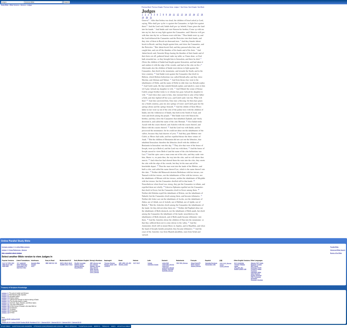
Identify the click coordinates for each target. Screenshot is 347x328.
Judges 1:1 (5, 293)
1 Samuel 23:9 (65, 322)
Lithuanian (259, 275)
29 (164, 187)
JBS (214, 264)
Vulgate (150, 263)
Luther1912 (165, 266)
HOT (134, 263)
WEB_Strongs (94, 269)
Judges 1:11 (6, 299)
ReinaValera (209, 264)
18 (202, 14)
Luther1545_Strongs (168, 264)
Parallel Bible (334, 247)
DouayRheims (78, 267)
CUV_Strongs (227, 263)
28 (194, 181)
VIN (56, 263)
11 (174, 14)
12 (178, 14)
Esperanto (254, 267)
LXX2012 (107, 266)
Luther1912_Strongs (168, 267)
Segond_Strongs (196, 266)
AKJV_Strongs (94, 271)
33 (177, 207)
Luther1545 (165, 263)
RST (257, 263)
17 (198, 14)
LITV (25, 266)
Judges (29, 5)
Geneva (23, 5)
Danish (256, 266)
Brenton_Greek (108, 264)
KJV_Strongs (94, 264)
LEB (11, 264)
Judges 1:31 (6, 309)
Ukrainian (260, 280)
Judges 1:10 (6, 298)
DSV (177, 263)
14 (186, 14)
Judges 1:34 (6, 312)
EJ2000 (240, 269)
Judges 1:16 (6, 301)
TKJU (70, 264)
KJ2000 (62, 264)
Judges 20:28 (15, 322)
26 (157, 166)
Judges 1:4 (5, 295)
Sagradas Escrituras (211, 263)
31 (201, 195)
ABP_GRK (122, 263)
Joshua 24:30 (15, 319)
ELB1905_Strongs (167, 271)
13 (182, 14)
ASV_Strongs (94, 267)
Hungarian (254, 271)
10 (170, 14)
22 (173, 145)
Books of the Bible (336, 253)
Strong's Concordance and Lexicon (48, 326)
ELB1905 (170, 269)
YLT (6, 263)
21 (151, 17)
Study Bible (4, 5)
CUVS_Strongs (224, 266)
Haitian (259, 269)
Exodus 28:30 (25, 322)
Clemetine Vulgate (153, 264)
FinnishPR (254, 269)
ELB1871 (165, 269)
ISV (53, 263)
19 (143, 17)
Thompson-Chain (85, 326)
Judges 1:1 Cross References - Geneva (14, 250)
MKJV (66, 263)
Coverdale (82, 263)
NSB (50, 263)
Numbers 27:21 (35, 322)
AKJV (7, 264)
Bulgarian (253, 264)
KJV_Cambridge (239, 263)
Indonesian (254, 272)
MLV (24, 267)
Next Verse (184, 7)
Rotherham (24, 264)
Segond (197, 264)
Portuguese (257, 277)
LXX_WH (128, 263)
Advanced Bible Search (337, 250)
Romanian (254, 280)
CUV (221, 263)
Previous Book (146, 7)
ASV (12, 263)
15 (190, 14)
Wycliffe (76, 263)
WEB (3, 264)
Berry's (97, 326)
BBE (47, 263)
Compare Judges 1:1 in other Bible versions (16, 247)
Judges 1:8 (5, 296)
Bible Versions (14, 5)
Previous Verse (168, 7)
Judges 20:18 (6, 322)
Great (81, 264)
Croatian (259, 264)
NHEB (236, 269)
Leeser (236, 266)
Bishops (81, 266)
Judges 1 (177, 7)
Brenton (112, 263)
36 (194, 228)
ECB (18, 267)
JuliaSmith (23, 263)
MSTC (62, 263)
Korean (253, 275)
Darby (18, 264)
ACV (21, 267)
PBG (252, 277)
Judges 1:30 (6, 308)
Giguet (193, 263)
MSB (7, 266)
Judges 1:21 (6, 304)
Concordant (20, 266)
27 (150, 172)
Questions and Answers (22, 326)
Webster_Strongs (95, 266)
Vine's (113, 326)
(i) (148, 20)
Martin (193, 264)
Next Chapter (192, 7)
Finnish (259, 267)
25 (149, 160)
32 (148, 204)
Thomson (107, 263)
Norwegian (254, 278)
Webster (242, 264)
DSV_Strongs (184, 263)
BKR (252, 266)
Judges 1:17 (6, 303)
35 (188, 222)
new (99, 263)
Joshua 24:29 (6, 319)
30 (198, 189)
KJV (3, 263)
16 (194, 14)
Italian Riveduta (255, 274)
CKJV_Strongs (94, 272)
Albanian (253, 263)
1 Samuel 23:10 (76, 322)
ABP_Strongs (94, 263)
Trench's (105, 326)
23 (189, 148)
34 (147, 219)
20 (147, 17)
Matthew (77, 264)
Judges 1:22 (6, 306)
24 (146, 154)
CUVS (222, 265)
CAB (115, 264)
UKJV (67, 264)
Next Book (201, 7)
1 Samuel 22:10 (56, 322)
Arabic (261, 263)
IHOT (32, 266)
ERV (9, 263)
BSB (3, 266)
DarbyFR (197, 263)
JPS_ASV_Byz (238, 267)
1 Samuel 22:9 (45, 322)
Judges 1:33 (6, 311)
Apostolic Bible (123, 326)
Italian (259, 272)
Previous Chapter (157, 7)
